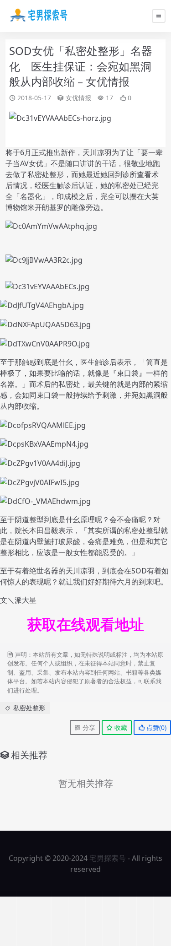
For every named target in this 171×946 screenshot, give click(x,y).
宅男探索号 (107, 858)
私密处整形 (29, 707)
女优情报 (78, 97)
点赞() (155, 727)
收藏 (120, 727)
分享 (88, 727)
